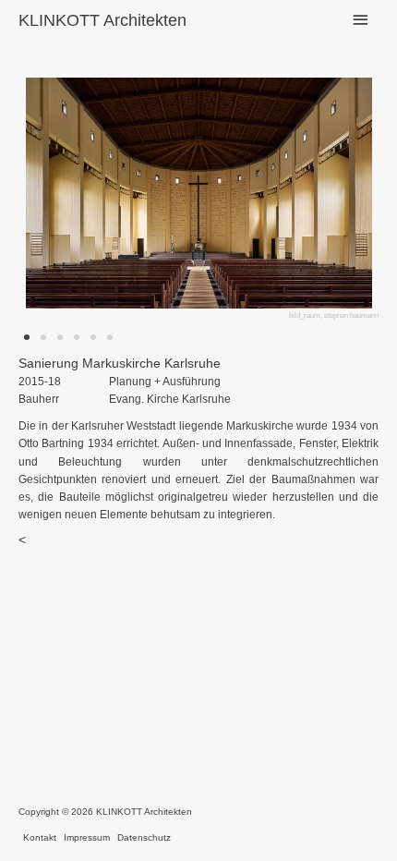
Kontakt (39, 837)
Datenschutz (144, 837)
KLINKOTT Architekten (102, 20)
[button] (77, 200)
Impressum (87, 837)
